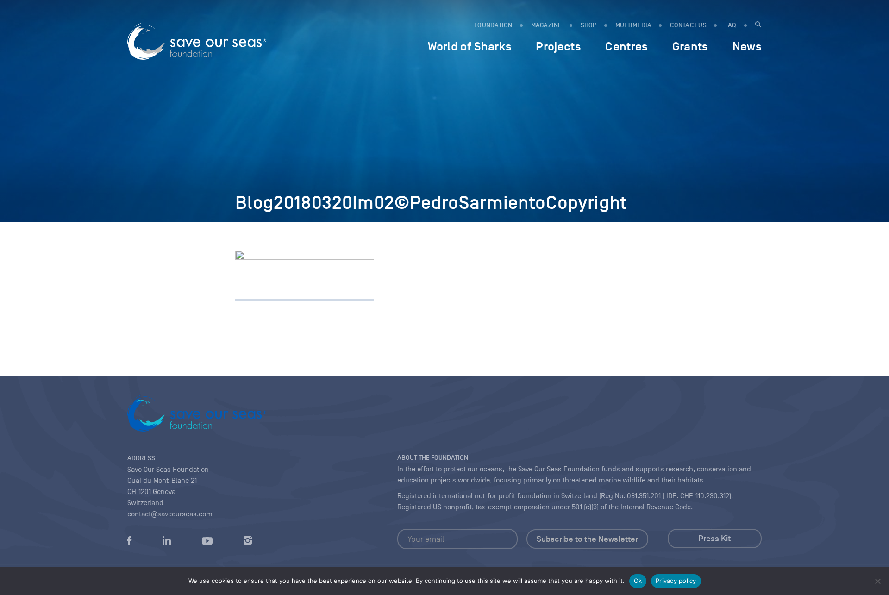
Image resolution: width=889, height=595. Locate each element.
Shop (589, 25)
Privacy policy (676, 580)
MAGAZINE (546, 25)
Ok (638, 580)
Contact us (688, 25)
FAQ (731, 25)
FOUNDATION (493, 25)
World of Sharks (470, 46)
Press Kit (714, 538)
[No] (877, 581)
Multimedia (633, 25)
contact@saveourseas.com (170, 514)
